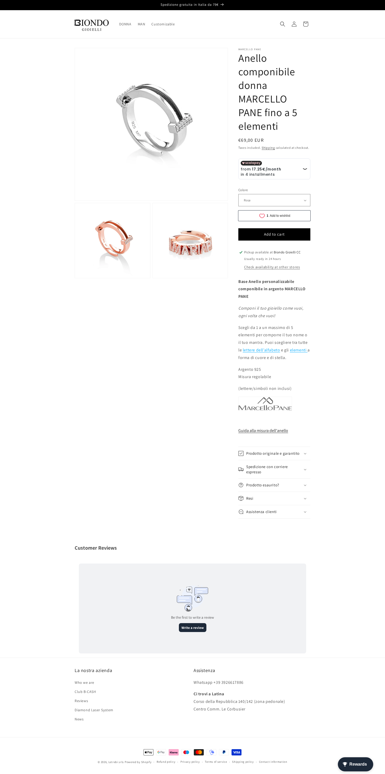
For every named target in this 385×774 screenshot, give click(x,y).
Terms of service (216, 762)
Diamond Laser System (94, 710)
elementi (298, 350)
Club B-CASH (85, 691)
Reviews (81, 700)
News (79, 719)
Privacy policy (190, 762)
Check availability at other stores (272, 267)
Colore (243, 190)
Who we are (84, 682)
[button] (282, 24)
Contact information (273, 762)
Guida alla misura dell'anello (263, 430)
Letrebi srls (116, 762)
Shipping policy (243, 762)
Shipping (268, 148)
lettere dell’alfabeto (261, 350)
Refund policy (166, 762)
